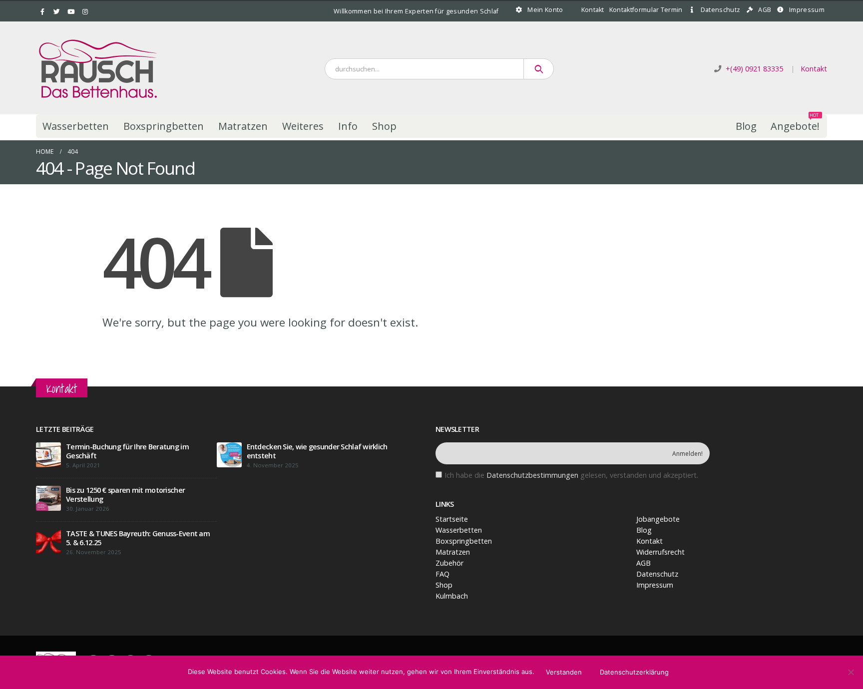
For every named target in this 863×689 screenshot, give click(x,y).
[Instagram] (85, 11)
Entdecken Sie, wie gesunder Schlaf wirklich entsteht (317, 451)
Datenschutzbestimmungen (532, 475)
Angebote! (795, 123)
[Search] (538, 69)
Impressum (807, 9)
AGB (764, 9)
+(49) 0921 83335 (754, 68)
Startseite (451, 519)
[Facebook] (42, 11)
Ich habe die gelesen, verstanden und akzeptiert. (571, 475)
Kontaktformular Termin (646, 9)
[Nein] (851, 672)
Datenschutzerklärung (634, 672)
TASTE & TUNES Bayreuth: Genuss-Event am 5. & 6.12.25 (138, 538)
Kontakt (592, 9)
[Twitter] (56, 11)
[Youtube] (70, 11)
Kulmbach (451, 596)
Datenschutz (720, 9)
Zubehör (449, 563)
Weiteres (303, 126)
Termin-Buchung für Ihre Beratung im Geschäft (127, 451)
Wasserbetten (75, 126)
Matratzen (243, 126)
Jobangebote (658, 519)
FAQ (442, 574)
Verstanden (564, 672)
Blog (746, 126)
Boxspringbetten (163, 126)
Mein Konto (545, 9)
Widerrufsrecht (660, 552)
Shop (384, 126)
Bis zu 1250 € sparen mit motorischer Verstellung (125, 494)
